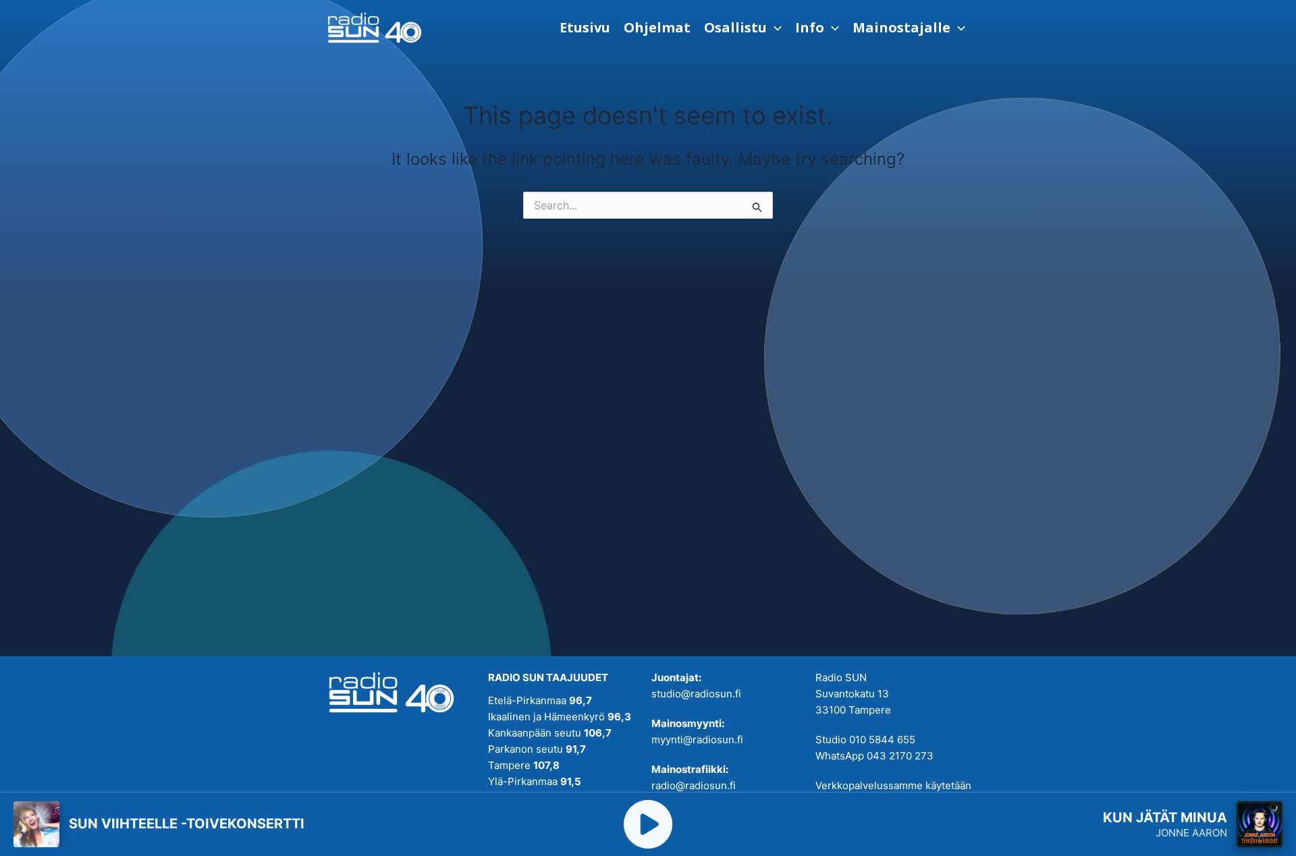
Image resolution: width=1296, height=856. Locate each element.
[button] (742, 28)
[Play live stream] (648, 824)
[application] (774, 28)
